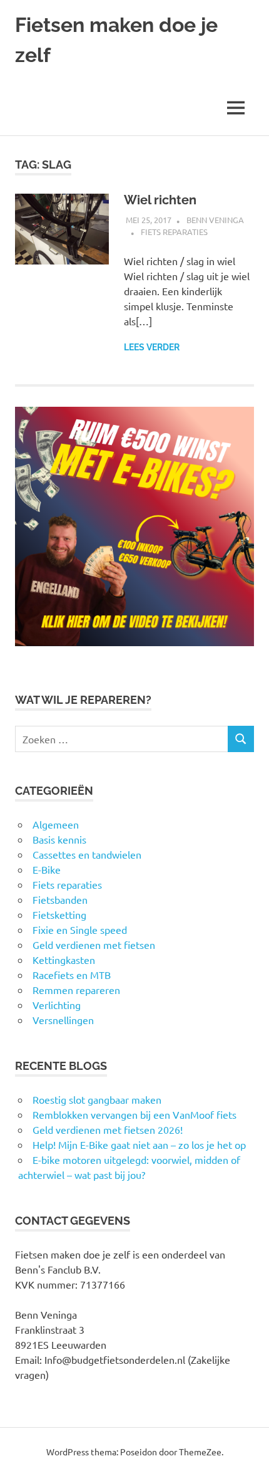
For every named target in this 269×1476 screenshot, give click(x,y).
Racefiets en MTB (72, 974)
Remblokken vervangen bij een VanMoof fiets (134, 1114)
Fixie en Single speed (80, 929)
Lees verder (152, 347)
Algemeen (56, 824)
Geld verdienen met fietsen (94, 944)
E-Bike (47, 869)
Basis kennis (59, 839)
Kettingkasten (64, 959)
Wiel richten (160, 199)
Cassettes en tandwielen (87, 854)
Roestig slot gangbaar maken (97, 1099)
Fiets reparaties (174, 231)
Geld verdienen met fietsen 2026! (108, 1129)
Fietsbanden (60, 899)
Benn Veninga (215, 219)
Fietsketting (59, 914)
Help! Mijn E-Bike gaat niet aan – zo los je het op (139, 1144)
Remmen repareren (76, 989)
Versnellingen (63, 1019)
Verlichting (57, 1004)
